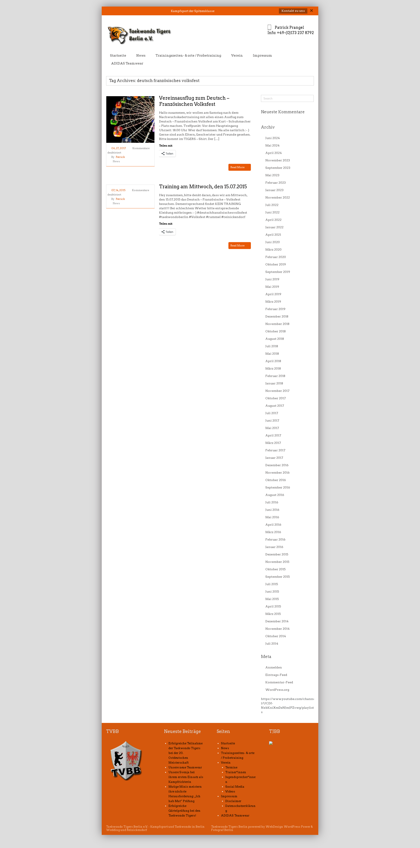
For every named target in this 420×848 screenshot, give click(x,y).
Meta (266, 656)
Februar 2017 (275, 450)
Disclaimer (233, 801)
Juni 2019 (272, 279)
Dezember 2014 (277, 621)
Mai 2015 (272, 599)
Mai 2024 (272, 145)
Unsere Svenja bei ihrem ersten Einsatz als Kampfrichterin (185, 777)
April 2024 (273, 153)
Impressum (262, 56)
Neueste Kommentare (283, 112)
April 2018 (273, 361)
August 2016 (274, 495)
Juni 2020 (272, 242)
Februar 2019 (275, 309)
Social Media (234, 786)
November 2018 (277, 324)
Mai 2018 (272, 353)
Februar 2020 (275, 257)
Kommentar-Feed (279, 682)
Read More (237, 167)
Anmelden (273, 667)
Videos (230, 791)
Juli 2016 (271, 502)
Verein (237, 56)
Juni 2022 (272, 212)
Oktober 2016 (275, 480)
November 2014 (277, 628)
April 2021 (273, 234)
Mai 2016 (272, 517)
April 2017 (273, 435)
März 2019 (273, 301)
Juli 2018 (271, 346)
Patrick (120, 157)
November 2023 (277, 160)
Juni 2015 (272, 591)
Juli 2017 (271, 413)
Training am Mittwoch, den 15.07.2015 (203, 186)
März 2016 (273, 532)
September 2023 (277, 167)
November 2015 (277, 562)
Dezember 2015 (276, 554)
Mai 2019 (272, 286)
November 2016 (277, 472)
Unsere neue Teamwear (185, 767)
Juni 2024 (272, 138)
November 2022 (277, 197)
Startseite (118, 56)
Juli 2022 (271, 205)
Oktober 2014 (275, 636)
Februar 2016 (275, 539)
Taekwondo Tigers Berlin (229, 826)
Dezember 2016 (277, 465)
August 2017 (274, 405)
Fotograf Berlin (222, 830)
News (140, 56)
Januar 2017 (274, 457)
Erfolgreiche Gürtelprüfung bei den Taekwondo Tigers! (184, 810)
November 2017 (277, 391)
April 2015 (273, 606)
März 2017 (273, 443)
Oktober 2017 (275, 398)
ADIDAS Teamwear (127, 63)
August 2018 (274, 338)
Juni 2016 (272, 509)
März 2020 (273, 249)
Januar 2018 (274, 383)
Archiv (268, 127)
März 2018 (273, 368)
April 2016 (273, 524)
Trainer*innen (235, 772)
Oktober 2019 (275, 264)
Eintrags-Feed (276, 675)
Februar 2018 (275, 376)
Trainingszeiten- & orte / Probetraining (188, 56)
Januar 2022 (274, 227)
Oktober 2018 (275, 331)
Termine (231, 767)
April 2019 (273, 294)
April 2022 (273, 220)
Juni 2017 (272, 420)
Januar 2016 (274, 547)
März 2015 (273, 614)
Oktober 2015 (275, 569)
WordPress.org (277, 689)
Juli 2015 (271, 584)
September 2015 (277, 576)
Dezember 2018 (276, 316)
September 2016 (277, 487)
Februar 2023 (275, 182)
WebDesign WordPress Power (288, 826)
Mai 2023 (272, 175)
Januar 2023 (274, 190)
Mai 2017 (272, 428)
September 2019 (277, 272)
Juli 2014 (271, 643)
